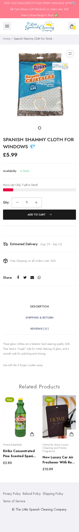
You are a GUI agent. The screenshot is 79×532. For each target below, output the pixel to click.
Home (6, 39)
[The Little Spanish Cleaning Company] (39, 26)
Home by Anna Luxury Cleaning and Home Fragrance (55, 448)
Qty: (6, 202)
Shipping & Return (39, 318)
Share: (7, 277)
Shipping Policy (53, 493)
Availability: (10, 171)
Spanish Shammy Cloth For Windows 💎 (38, 143)
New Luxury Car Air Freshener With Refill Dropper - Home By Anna (59, 460)
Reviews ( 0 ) (39, 329)
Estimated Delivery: (24, 244)
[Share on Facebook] (17, 277)
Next (71, 437)
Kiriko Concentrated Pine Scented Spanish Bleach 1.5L (19, 454)
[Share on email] (32, 277)
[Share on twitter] (25, 277)
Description (39, 306)
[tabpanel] (39, 84)
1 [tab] (39, 128)
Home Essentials (12, 445)
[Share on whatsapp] (39, 277)
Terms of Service (14, 501)
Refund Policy (32, 493)
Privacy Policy (12, 493)
